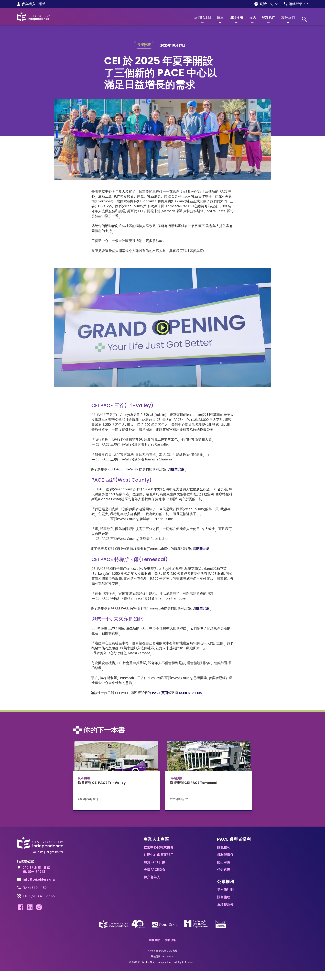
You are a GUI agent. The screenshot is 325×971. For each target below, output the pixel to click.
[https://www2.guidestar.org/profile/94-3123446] (164, 923)
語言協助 (223, 897)
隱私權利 (223, 847)
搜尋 (304, 19)
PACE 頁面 (160, 692)
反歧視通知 (225, 904)
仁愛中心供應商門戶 (159, 854)
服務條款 (154, 940)
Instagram (39, 907)
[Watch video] (162, 327)
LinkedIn (30, 907)
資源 (252, 17)
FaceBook (20, 907)
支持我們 (288, 17)
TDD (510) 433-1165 (39, 896)
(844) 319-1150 (190, 692)
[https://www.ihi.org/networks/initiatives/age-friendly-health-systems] (220, 923)
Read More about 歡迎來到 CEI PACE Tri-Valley (116, 776)
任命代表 (223, 869)
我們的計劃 (202, 17)
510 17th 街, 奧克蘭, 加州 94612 (36, 869)
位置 (220, 17)
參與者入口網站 (34, 4)
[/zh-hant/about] (122, 923)
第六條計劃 (225, 889)
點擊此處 (178, 469)
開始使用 (236, 17)
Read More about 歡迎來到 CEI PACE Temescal (208, 776)
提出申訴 (223, 862)
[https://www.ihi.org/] (196, 923)
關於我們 (268, 17)
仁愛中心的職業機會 (159, 847)
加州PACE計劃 (155, 862)
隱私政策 (170, 940)
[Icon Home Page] (33, 16)
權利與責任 (225, 854)
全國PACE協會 (155, 869)
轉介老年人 (152, 877)
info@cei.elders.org (39, 879)
